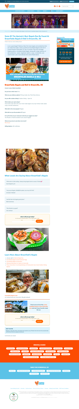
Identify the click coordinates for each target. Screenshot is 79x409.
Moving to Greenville (50, 351)
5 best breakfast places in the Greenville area (38, 306)
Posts (9, 31)
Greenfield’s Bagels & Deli (11, 295)
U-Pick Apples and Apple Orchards (48, 357)
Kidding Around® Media (53, 388)
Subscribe (22, 388)
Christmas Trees (66, 354)
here (49, 394)
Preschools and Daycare (22, 348)
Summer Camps (68, 348)
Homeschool (25, 351)
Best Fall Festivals (45, 373)
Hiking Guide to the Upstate (23, 370)
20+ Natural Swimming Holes (38, 370)
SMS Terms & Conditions (64, 388)
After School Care (58, 348)
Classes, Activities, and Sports (37, 351)
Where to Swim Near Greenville (54, 370)
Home (6, 31)
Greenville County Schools (46, 348)
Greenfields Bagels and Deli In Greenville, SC (24, 85)
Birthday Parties (11, 348)
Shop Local (12, 370)
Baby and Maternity (36, 354)
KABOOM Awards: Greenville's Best (30, 357)
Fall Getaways (66, 370)
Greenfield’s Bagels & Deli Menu (14, 261)
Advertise (46, 388)
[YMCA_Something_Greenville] (39, 28)
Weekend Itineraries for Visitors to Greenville (17, 263)
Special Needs (26, 354)
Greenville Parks (48, 354)
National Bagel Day (18, 258)
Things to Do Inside (15, 351)
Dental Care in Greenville (15, 354)
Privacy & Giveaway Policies (38, 388)
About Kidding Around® (14, 388)
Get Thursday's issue (65, 61)
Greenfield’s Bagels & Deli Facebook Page (17, 259)
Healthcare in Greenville (62, 351)
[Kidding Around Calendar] (65, 42)
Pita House (7, 122)
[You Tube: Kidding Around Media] (65, 46)
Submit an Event (29, 388)
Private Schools (34, 348)
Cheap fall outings (34, 373)
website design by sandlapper (52, 397)
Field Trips (57, 354)
